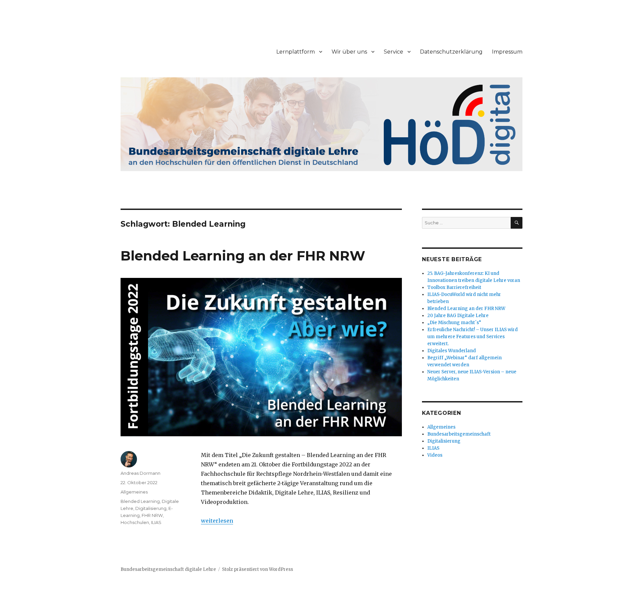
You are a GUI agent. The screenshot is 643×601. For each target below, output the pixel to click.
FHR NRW (152, 515)
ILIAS (156, 522)
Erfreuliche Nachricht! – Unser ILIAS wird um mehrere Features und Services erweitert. (472, 337)
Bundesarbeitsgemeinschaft (459, 434)
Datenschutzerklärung (451, 52)
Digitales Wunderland (451, 351)
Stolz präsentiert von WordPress (257, 569)
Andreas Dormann (140, 473)
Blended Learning (140, 501)
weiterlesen (217, 520)
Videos (434, 455)
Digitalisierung (150, 508)
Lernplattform (295, 52)
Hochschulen (135, 522)
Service (393, 52)
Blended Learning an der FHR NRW (243, 255)
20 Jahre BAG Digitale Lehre (458, 315)
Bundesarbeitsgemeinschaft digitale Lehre (168, 569)
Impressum (507, 52)
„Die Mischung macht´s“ (454, 322)
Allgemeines (134, 492)
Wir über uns (349, 52)
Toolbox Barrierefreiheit (454, 287)
